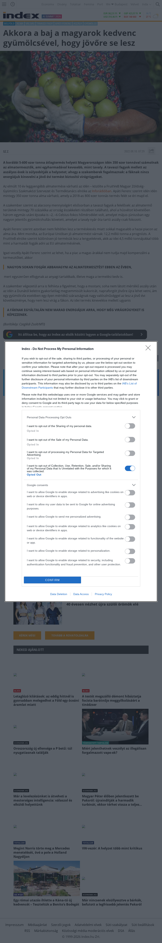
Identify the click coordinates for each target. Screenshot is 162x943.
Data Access (81, 594)
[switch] (130, 426)
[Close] (149, 349)
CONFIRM (52, 580)
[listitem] (81, 417)
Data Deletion (58, 594)
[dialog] (81, 471)
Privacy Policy (103, 594)
